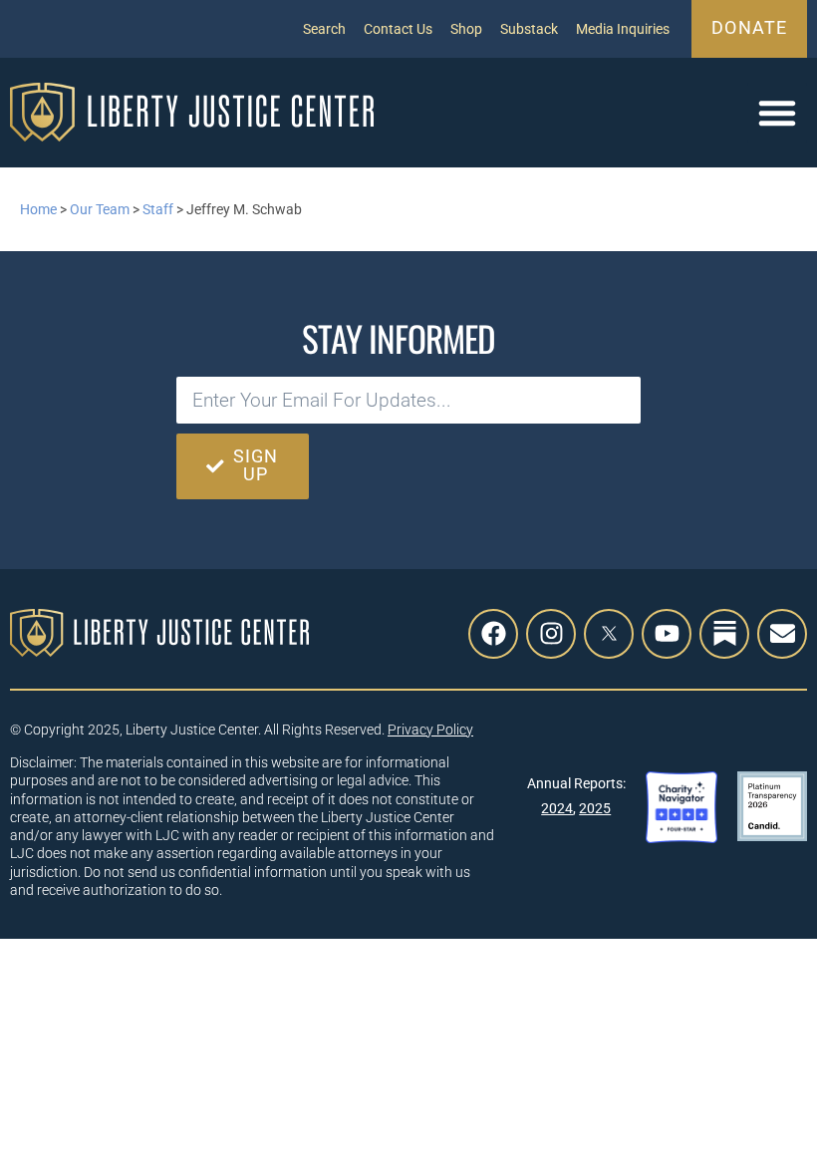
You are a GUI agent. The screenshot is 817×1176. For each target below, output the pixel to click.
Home (38, 209)
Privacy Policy (430, 729)
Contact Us (398, 29)
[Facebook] (493, 634)
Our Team (100, 209)
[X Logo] (609, 634)
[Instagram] (551, 634)
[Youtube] (666, 634)
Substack (529, 29)
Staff (157, 209)
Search (324, 29)
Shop (466, 29)
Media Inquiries (623, 29)
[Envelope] (782, 634)
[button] (777, 113)
